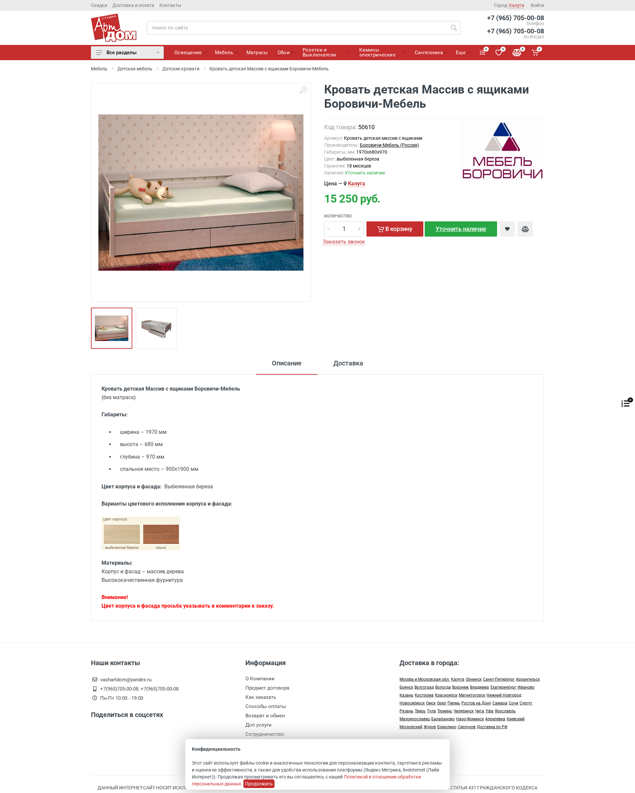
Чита (479, 711)
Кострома (424, 695)
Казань (406, 695)
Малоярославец (415, 719)
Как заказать (260, 697)
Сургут (526, 703)
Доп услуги (258, 725)
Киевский (516, 719)
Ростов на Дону (476, 703)
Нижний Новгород (504, 695)
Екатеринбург (503, 687)
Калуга (356, 183)
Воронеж (460, 687)
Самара (499, 703)
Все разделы (121, 53)
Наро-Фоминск (470, 719)
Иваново (526, 687)
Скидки (99, 5)
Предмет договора (267, 688)
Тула (431, 711)
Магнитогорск (472, 695)
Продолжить (259, 783)
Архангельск (528, 679)
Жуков (430, 727)
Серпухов (467, 727)
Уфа (489, 711)
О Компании (260, 679)
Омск (431, 703)
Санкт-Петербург (499, 679)
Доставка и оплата (133, 5)
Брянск (406, 687)
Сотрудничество (264, 734)
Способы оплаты (265, 706)
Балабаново (443, 719)
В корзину (398, 228)
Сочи (513, 703)
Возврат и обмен (265, 716)
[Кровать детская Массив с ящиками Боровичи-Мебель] (201, 192)
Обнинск (474, 679)
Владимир (479, 687)
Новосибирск (412, 703)
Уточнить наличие (461, 228)
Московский (411, 727)
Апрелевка (495, 719)
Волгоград (424, 687)
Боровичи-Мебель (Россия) (389, 145)
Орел (441, 703)
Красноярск (446, 695)
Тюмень (444, 711)
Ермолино (446, 727)
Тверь (420, 711)
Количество (338, 215)
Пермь (453, 703)
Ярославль (505, 711)
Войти (537, 5)
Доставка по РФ (492, 727)
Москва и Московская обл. (425, 679)
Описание (287, 363)
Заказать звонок (344, 242)
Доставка (348, 363)
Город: (509, 5)
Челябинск (463, 711)
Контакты (170, 5)
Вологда (443, 687)
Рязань (406, 711)
